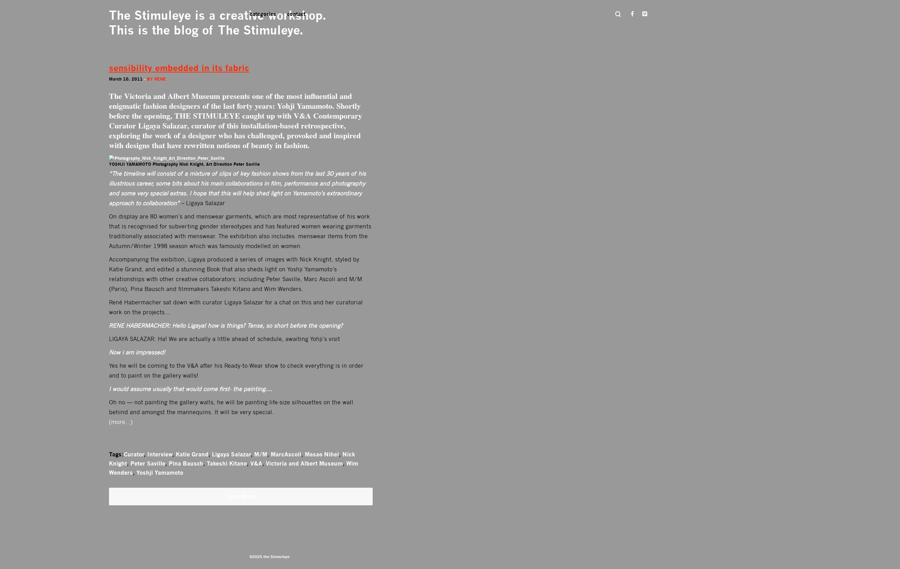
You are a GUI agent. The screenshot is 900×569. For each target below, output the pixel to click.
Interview (159, 454)
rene (160, 79)
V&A (302, 115)
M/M (260, 454)
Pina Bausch (186, 463)
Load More (240, 496)
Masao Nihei (322, 454)
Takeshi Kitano (227, 463)
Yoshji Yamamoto (159, 472)
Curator (134, 454)
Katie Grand (192, 454)
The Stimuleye (150, 15)
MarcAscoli (286, 454)
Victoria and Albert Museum (304, 463)
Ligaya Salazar (231, 454)
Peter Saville (147, 463)
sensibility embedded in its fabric (179, 68)
